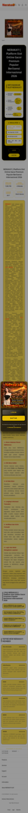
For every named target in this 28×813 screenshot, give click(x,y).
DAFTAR (13, 418)
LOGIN (13, 412)
